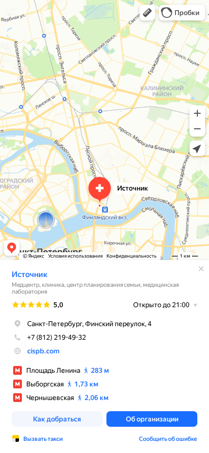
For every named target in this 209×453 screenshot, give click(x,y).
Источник (30, 274)
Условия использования (75, 256)
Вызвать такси (43, 439)
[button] (147, 12)
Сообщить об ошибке (168, 439)
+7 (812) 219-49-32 (56, 337)
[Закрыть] (201, 269)
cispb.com (43, 351)
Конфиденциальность (131, 256)
